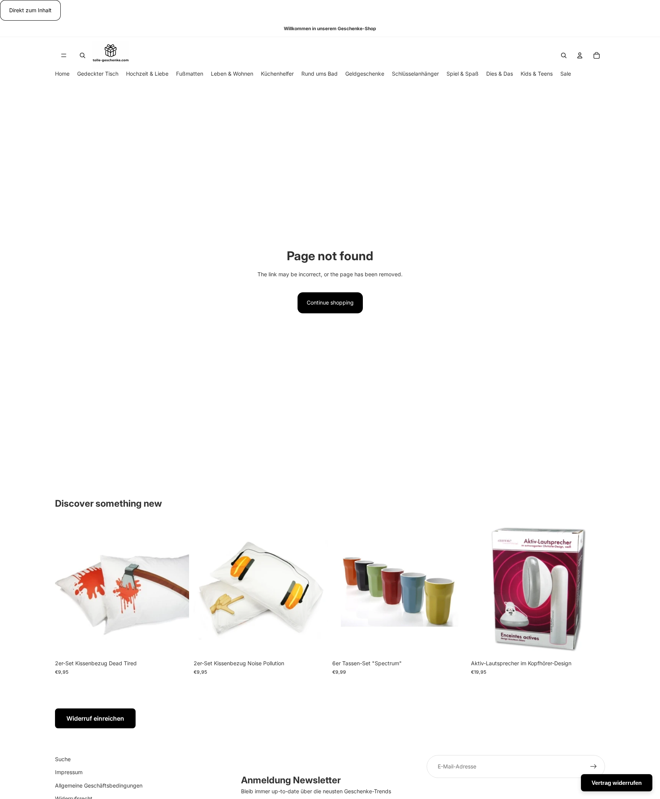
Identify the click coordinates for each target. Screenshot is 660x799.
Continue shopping (330, 302)
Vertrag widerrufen (617, 783)
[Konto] (579, 55)
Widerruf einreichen (95, 718)
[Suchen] (82, 55)
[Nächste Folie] (593, 589)
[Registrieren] (594, 766)
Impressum (68, 772)
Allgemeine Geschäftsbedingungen (98, 785)
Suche (63, 759)
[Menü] (64, 55)
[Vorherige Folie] (482, 589)
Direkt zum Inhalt (30, 10)
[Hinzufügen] (177, 645)
